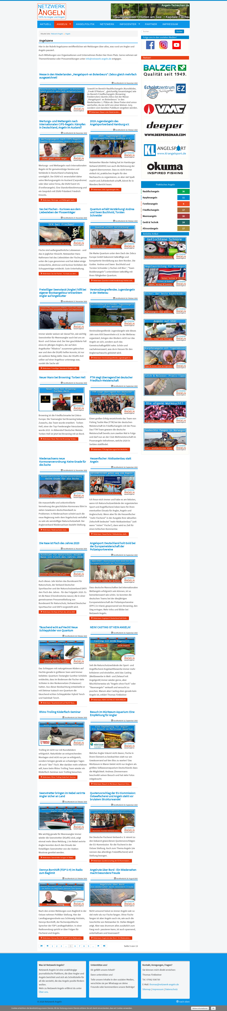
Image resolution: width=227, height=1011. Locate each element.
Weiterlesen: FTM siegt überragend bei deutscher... (110, 449)
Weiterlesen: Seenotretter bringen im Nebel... (58, 857)
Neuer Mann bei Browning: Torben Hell (62, 377)
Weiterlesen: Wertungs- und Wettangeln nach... (59, 200)
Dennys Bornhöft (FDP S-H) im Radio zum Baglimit (61, 871)
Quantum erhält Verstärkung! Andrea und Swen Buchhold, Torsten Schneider (112, 212)
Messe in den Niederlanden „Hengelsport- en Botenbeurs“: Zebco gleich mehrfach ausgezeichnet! (88, 75)
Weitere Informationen (200, 1008)
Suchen (179, 31)
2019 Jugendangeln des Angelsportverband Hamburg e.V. (109, 122)
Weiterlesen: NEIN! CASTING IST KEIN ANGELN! (109, 700)
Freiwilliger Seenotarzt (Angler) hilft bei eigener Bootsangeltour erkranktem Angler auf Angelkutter (62, 293)
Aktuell (45, 24)
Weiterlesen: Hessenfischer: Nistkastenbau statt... (110, 534)
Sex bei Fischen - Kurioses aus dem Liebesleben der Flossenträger (60, 210)
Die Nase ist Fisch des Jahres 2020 (59, 543)
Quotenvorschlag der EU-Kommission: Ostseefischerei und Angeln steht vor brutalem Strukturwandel (113, 796)
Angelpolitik (85, 24)
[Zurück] (47, 946)
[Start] (42, 946)
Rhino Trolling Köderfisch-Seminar (60, 712)
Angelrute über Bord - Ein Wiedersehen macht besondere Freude (113, 871)
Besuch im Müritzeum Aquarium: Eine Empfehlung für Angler (112, 713)
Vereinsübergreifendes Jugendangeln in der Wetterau (112, 291)
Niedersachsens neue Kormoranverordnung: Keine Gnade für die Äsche (62, 462)
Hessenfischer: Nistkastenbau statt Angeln (110, 460)
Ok (213, 1008)
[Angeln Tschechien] (150, 10)
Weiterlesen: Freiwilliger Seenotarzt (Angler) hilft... (60, 368)
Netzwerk (107, 24)
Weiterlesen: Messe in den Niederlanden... (105, 112)
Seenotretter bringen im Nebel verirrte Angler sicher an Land (62, 794)
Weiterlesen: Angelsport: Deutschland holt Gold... (110, 618)
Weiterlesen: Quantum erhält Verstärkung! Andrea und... (113, 280)
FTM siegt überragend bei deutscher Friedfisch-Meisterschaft (111, 378)
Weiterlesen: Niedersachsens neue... (55, 530)
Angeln (62, 24)
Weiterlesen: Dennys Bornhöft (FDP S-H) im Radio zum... (62, 938)
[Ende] (104, 946)
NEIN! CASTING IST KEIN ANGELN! (110, 627)
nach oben (184, 1001)
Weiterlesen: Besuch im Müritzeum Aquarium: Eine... (111, 784)
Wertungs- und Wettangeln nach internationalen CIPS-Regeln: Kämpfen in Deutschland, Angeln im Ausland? (62, 124)
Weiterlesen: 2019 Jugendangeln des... (106, 189)
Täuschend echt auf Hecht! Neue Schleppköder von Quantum (58, 628)
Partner (151, 24)
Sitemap (146, 989)
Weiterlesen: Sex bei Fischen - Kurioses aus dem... (60, 274)
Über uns (43, 991)
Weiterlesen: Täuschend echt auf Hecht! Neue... (59, 703)
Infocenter (128, 24)
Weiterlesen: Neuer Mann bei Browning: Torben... (60, 439)
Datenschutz (171, 989)
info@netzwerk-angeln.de (98, 58)
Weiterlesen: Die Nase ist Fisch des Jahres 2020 (59, 612)
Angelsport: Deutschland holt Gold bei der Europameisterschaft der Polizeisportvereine (112, 546)
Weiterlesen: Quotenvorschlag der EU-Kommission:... (111, 861)
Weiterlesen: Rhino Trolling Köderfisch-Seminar (59, 777)
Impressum (170, 24)
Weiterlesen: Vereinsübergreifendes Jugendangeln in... (112, 358)
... (66, 946)
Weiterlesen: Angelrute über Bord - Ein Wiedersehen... (112, 938)
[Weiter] (98, 946)
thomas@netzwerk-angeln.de (164, 984)
